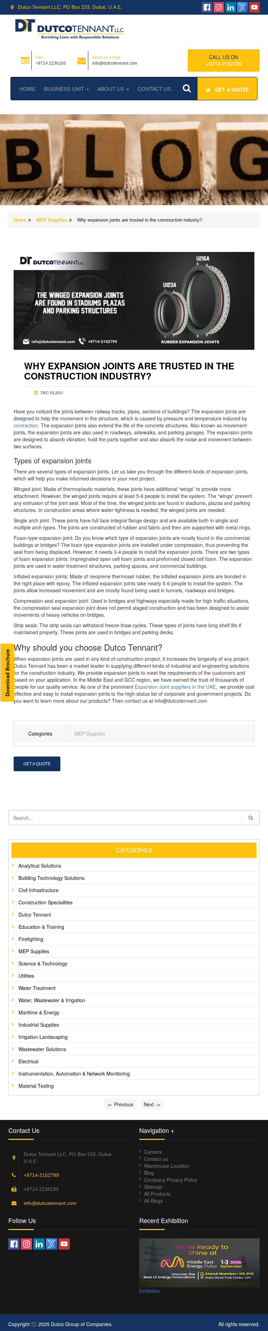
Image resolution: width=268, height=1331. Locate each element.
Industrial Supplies (38, 1024)
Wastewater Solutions (42, 1049)
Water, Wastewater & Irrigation (51, 1000)
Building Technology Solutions (51, 877)
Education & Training (41, 926)
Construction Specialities (45, 902)
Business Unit (64, 88)
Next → (152, 1104)
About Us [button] (111, 88)
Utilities (26, 975)
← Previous (120, 1104)
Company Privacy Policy (170, 1179)
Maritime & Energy (38, 1012)
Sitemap (153, 1186)
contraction (26, 425)
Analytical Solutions (39, 865)
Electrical (28, 1061)
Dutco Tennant (34, 914)
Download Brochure (7, 672)
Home (28, 88)
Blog (149, 1172)
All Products (157, 1193)
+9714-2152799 (223, 63)
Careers (153, 1151)
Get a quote (231, 89)
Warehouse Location (166, 1165)
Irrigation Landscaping (43, 1036)
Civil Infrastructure (38, 890)
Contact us (156, 1158)
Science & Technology (42, 963)
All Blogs (153, 1200)
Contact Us (154, 88)
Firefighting (30, 938)
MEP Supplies (51, 220)
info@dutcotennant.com (50, 1203)
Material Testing (36, 1085)
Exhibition (150, 1290)
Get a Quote (37, 763)
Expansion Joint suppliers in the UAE (175, 686)
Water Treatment (36, 987)
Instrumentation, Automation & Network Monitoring (74, 1073)
